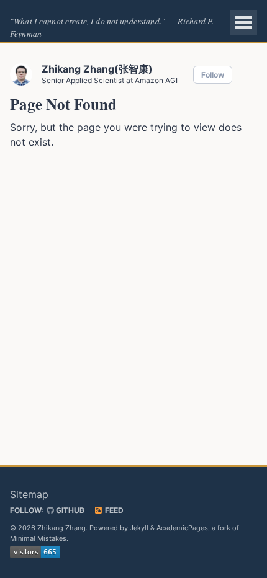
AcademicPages (182, 527)
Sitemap (29, 494)
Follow (212, 74)
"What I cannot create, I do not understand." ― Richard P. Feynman (112, 27)
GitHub (69, 510)
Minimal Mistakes (38, 538)
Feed (113, 510)
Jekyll (139, 527)
